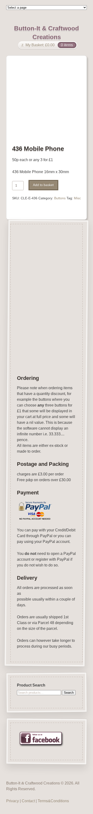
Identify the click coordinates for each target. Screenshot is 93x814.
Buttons (60, 198)
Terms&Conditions (53, 801)
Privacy (12, 801)
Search (69, 692)
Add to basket (43, 185)
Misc (77, 198)
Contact (28, 801)
